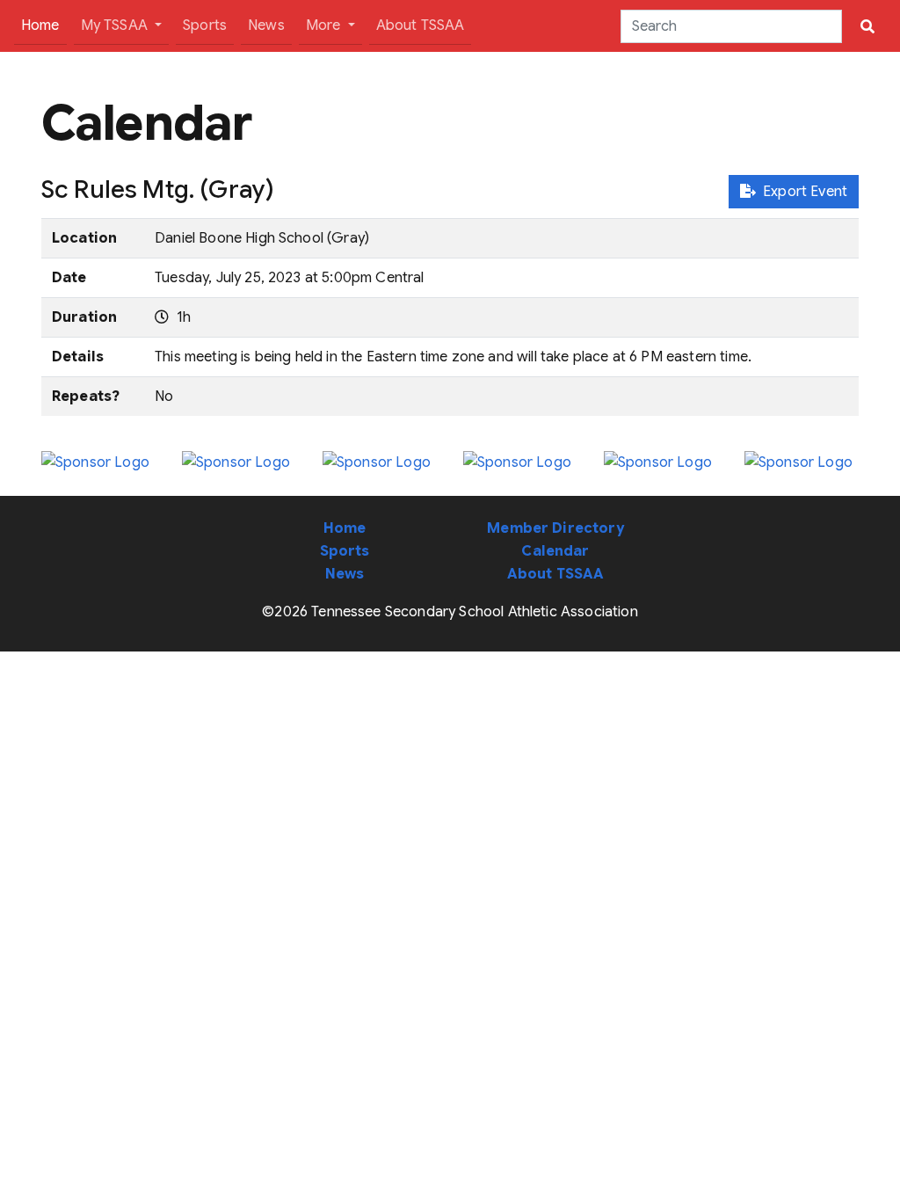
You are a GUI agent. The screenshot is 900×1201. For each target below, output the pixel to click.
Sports (205, 25)
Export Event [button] (801, 191)
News (266, 25)
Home (44, 25)
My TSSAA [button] (116, 25)
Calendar (555, 551)
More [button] (325, 25)
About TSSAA (420, 25)
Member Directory (555, 528)
